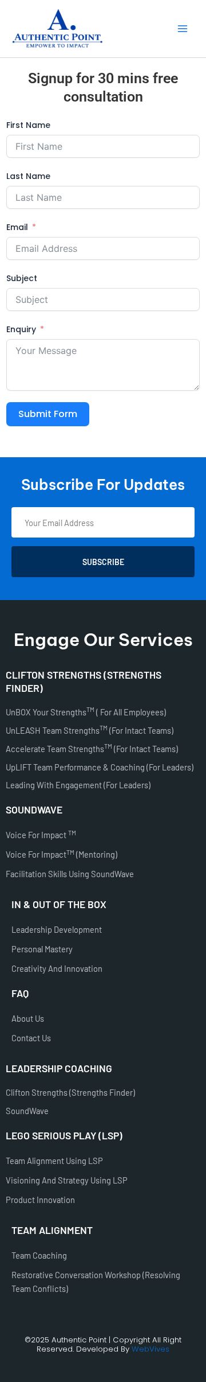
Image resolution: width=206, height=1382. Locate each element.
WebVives (150, 1349)
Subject (21, 278)
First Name (28, 125)
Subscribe (103, 562)
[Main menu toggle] (183, 29)
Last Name (28, 176)
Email (17, 227)
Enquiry (21, 329)
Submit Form (47, 414)
